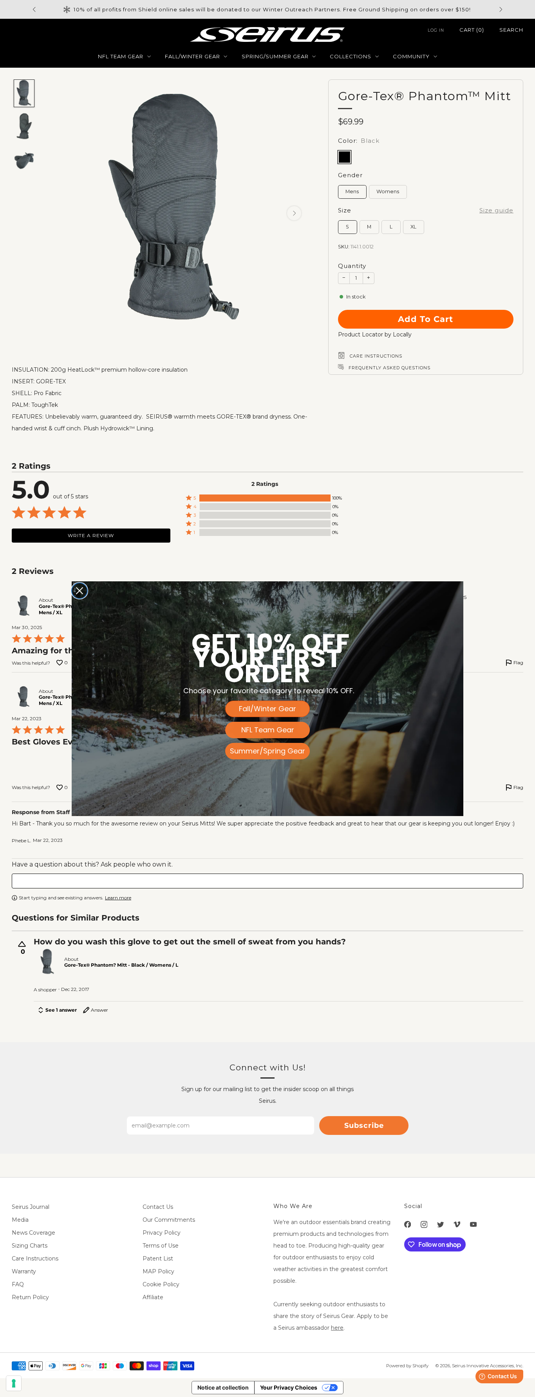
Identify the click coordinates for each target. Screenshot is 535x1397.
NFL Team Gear (267, 730)
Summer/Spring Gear (267, 751)
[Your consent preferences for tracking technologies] (13, 1383)
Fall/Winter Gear (267, 709)
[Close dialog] (79, 591)
